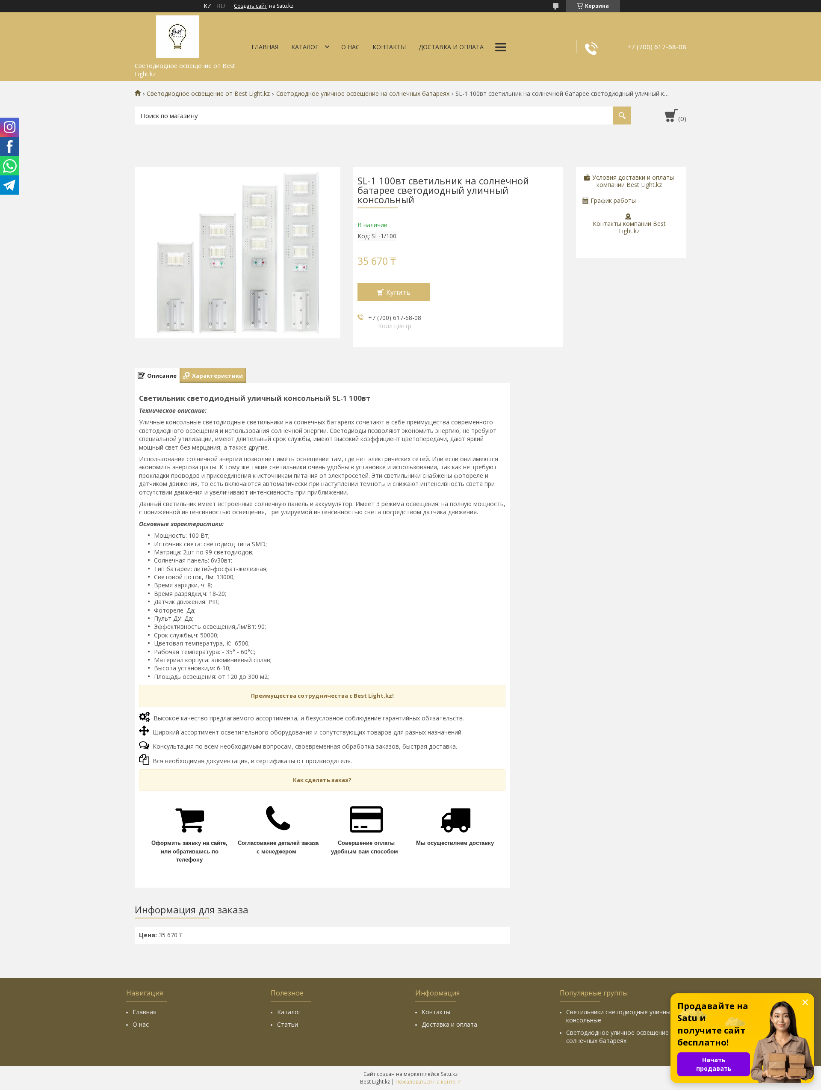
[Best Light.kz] (177, 35)
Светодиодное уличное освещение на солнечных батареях (362, 94)
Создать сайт (250, 6)
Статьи (287, 1024)
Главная (264, 47)
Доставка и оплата (451, 47)
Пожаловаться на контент (428, 1081)
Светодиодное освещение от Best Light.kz (208, 94)
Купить (398, 292)
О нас (350, 47)
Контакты (389, 47)
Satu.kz (449, 1074)
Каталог (305, 47)
